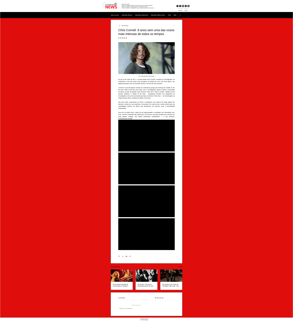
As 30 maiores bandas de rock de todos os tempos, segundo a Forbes (120, 285)
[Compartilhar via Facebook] (119, 256)
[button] (180, 15)
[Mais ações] (174, 26)
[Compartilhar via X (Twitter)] (122, 256)
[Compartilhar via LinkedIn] (126, 256)
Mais (175, 15)
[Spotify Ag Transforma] (188, 6)
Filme (169, 15)
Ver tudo (180, 266)
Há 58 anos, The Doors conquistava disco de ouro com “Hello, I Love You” (145, 285)
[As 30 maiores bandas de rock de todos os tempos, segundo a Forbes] (122, 276)
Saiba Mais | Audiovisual (141, 15)
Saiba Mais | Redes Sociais (158, 15)
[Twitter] (186, 6)
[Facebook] (180, 6)
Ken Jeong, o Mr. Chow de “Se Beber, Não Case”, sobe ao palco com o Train (170, 285)
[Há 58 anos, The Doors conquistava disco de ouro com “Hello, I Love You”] (146, 276)
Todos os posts (115, 15)
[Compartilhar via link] (130, 256)
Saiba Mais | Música (127, 15)
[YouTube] (183, 6)
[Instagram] (177, 6)
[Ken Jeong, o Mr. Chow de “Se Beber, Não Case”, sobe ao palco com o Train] (171, 276)
